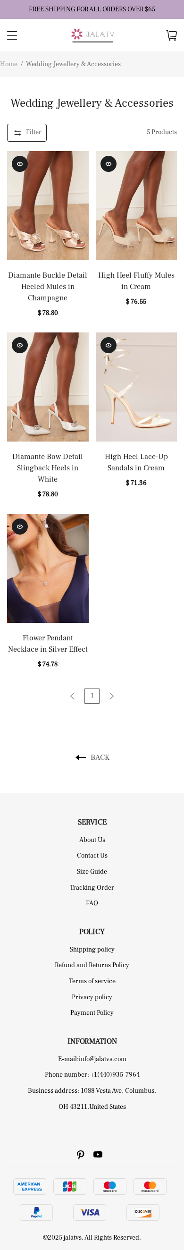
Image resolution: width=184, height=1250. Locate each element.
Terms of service (92, 981)
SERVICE (92, 822)
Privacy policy (92, 997)
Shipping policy (92, 949)
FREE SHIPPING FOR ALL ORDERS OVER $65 (92, 9)
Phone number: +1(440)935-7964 (92, 1075)
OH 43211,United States (92, 1107)
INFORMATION (92, 1041)
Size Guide (92, 871)
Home (8, 64)
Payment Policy (92, 1013)
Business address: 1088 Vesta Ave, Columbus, (92, 1091)
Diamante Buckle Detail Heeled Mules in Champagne (47, 287)
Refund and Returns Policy (92, 965)
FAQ (92, 903)
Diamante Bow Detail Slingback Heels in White (47, 468)
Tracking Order (92, 888)
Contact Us (92, 855)
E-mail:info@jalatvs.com (92, 1059)
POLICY (92, 931)
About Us (92, 840)
